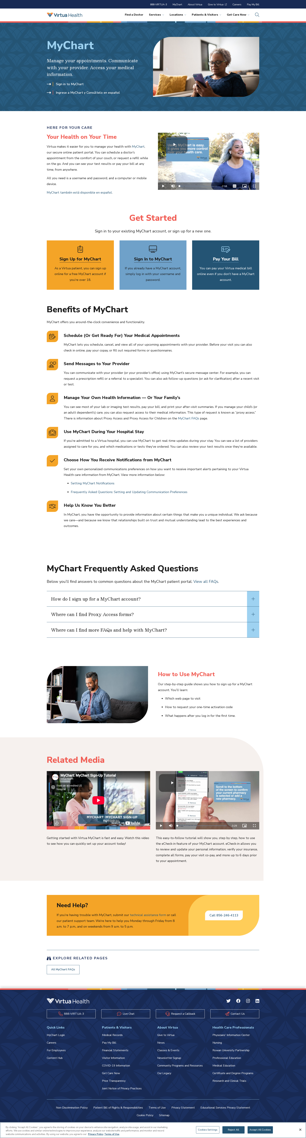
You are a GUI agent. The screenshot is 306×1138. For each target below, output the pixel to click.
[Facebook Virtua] (238, 1001)
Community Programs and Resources (180, 1066)
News (161, 1043)
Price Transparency (114, 1081)
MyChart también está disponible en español (79, 192)
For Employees (56, 1050)
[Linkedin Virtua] (257, 1001)
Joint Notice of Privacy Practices (122, 1088)
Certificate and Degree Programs (232, 1073)
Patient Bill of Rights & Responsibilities (118, 1108)
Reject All (233, 1129)
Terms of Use (157, 1108)
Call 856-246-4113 (223, 915)
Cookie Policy (145, 1115)
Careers (237, 4)
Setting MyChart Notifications (92, 483)
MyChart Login (56, 1035)
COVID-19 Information (116, 1066)
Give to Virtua (215, 4)
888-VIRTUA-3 (158, 4)
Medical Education (223, 1066)
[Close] (300, 1130)
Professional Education (226, 1058)
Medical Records (112, 1035)
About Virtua (195, 4)
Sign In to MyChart (153, 259)
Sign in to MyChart (70, 84)
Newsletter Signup (169, 1058)
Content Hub (55, 1058)
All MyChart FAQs (63, 969)
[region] (153, 1130)
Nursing (217, 1043)
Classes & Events (168, 1050)
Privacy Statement (183, 1108)
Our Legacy (164, 1073)
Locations (176, 15)
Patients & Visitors (205, 15)
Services (155, 15)
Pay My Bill (253, 4)
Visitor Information (113, 1058)
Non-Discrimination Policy (72, 1108)
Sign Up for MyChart (80, 259)
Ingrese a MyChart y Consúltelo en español (88, 92)
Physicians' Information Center (231, 1035)
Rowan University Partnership (231, 1050)
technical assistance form (148, 915)
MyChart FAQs (188, 418)
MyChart (177, 4)
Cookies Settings (207, 1129)
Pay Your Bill (226, 259)
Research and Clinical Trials (229, 1081)
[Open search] (257, 15)
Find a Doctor (134, 15)
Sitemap (164, 1115)
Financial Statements (115, 1050)
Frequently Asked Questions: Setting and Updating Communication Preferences (129, 492)
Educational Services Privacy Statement (225, 1108)
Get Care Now (236, 15)
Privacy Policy (95, 1134)
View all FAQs (205, 581)
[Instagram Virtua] (248, 1001)
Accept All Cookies (260, 1129)
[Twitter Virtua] (228, 1001)
